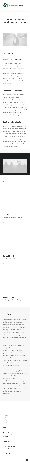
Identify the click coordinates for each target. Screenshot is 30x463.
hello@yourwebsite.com (9, 447)
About (6, 415)
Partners (7, 418)
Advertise (7, 423)
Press (6, 420)
